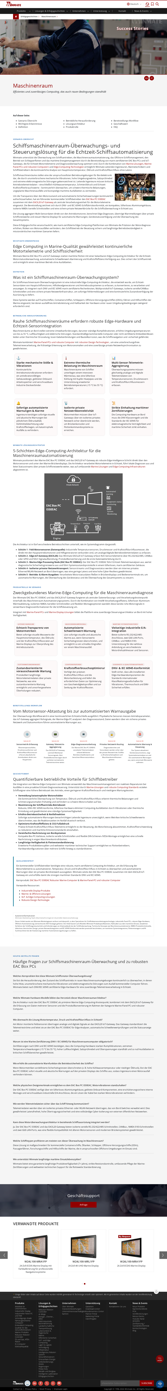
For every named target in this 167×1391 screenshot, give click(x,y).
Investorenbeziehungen (71, 1309)
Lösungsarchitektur (75, 123)
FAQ (116, 127)
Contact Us (17, 1389)
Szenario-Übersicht (27, 120)
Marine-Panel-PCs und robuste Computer (54, 342)
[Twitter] (46, 1383)
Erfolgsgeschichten (29, 16)
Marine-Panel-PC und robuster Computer (100, 880)
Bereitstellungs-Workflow (126, 120)
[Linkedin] (34, 1383)
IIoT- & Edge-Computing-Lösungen (38, 897)
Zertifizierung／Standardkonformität (141, 1324)
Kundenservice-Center (95, 1311)
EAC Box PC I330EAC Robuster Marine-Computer (54, 880)
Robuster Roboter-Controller (22, 1336)
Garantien (90, 1306)
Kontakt (122, 11)
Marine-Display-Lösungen (61, 612)
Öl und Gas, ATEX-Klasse (22, 1340)
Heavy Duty (43, 1369)
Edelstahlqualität (21, 1346)
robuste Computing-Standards (124, 787)
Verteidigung (44, 1347)
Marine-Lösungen (134, 163)
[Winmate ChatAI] (160, 1384)
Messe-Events (138, 1316)
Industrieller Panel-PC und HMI (24, 1314)
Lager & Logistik (45, 1345)
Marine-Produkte (22, 1332)
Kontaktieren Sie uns (117, 1306)
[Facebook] (40, 1383)
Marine (41, 1335)
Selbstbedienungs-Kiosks (46, 1363)
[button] (159, 1359)
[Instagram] (53, 1383)
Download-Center (93, 1309)
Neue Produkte (139, 1306)
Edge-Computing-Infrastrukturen (129, 466)
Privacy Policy (31, 1389)
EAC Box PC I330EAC (96, 199)
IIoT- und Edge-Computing (45, 1341)
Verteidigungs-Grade (23, 1318)
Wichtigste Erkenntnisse (30, 123)
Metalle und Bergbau (47, 1371)
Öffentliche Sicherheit (47, 1338)
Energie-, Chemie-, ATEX (46, 1318)
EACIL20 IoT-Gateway (43, 202)
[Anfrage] (146, 78)
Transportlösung (45, 1328)
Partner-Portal (91, 1314)
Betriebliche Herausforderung (80, 120)
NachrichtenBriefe (140, 1309)
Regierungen (44, 1366)
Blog (134, 1330)
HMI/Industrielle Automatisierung (45, 1322)
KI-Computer (20, 1344)
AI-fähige (42, 1314)
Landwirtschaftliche (46, 1326)
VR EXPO (136, 1321)
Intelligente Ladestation (48, 1374)
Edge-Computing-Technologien (69, 166)
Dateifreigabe (91, 1319)
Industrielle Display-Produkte (36, 890)
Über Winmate (68, 1306)
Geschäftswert (121, 123)
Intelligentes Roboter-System (47, 1353)
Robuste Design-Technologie (35, 900)
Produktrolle (72, 127)
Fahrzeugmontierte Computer (22, 1321)
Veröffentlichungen (140, 1314)
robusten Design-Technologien (94, 342)
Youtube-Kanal (138, 1319)
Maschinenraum (48, 16)
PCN (134, 1311)
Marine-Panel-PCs (35, 612)
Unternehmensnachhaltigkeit (72, 1311)
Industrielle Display (22, 1311)
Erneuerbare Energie (47, 1359)
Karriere (65, 1314)
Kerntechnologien (140, 1328)
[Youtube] (59, 1383)
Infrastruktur (44, 1350)
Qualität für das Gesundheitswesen (23, 1329)
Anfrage (83, 1204)
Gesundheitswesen (46, 1357)
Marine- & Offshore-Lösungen (36, 893)
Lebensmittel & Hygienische (45, 1332)
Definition (23, 127)
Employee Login (60, 1389)
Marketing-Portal (92, 1316)
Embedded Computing (24, 1325)
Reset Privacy (45, 1389)
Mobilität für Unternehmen (20, 1307)
